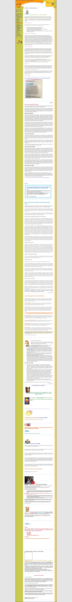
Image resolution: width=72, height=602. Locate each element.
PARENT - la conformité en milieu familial (20, 25)
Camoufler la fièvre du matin (31, 417)
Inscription (18, 34)
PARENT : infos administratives (19, 27)
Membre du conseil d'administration (19, 16)
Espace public (19, 9)
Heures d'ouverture (19, 35)
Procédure (18, 19)
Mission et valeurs (19, 14)
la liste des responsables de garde (19, 31)
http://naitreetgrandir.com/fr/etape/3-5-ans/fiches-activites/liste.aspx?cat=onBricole (37, 538)
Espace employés (19, 11)
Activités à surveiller (18, 29)
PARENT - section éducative (19, 23)
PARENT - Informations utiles (19, 22)
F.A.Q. (17, 32)
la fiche (41, 515)
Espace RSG (19, 10)
